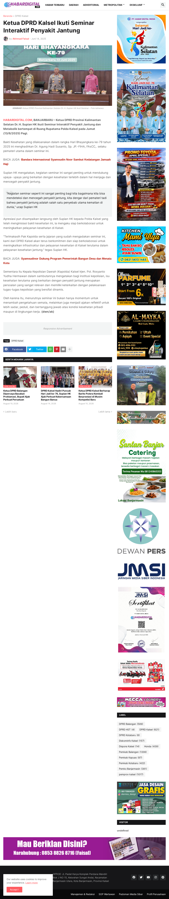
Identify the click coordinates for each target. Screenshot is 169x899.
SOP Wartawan (107, 894)
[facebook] (134, 877)
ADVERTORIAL (91, 4)
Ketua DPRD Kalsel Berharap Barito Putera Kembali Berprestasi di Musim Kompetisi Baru (94, 395)
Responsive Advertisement (57, 328)
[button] (163, 5)
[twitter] (141, 877)
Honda (151, 746)
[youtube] (148, 877)
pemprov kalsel (131, 774)
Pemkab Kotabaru (132, 763)
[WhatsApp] (50, 349)
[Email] (63, 349)
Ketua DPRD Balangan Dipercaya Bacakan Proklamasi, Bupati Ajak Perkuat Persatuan (16, 395)
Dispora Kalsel (129, 746)
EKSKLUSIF (136, 4)
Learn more (31, 882)
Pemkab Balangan (133, 752)
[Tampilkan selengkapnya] (69, 349)
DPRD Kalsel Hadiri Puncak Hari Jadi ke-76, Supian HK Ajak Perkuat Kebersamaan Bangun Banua (56, 395)
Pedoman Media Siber (131, 894)
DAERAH (73, 4)
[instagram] (155, 877)
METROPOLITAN (113, 4)
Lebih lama (104, 411)
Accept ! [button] (14, 889)
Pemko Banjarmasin (133, 768)
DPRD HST (127, 729)
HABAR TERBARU (54, 4)
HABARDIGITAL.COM (17, 120)
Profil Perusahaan (156, 894)
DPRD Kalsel (21, 16)
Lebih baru (11, 411)
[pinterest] (163, 877)
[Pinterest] (57, 349)
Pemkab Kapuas (130, 757)
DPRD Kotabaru (129, 735)
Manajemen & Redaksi (83, 894)
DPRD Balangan (131, 723)
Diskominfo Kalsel (131, 740)
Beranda (7, 16)
